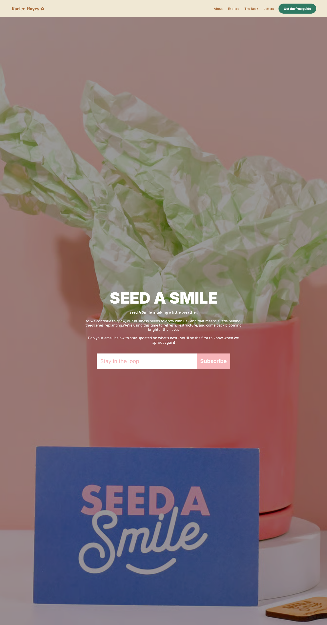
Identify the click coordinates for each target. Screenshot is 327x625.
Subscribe (213, 361)
